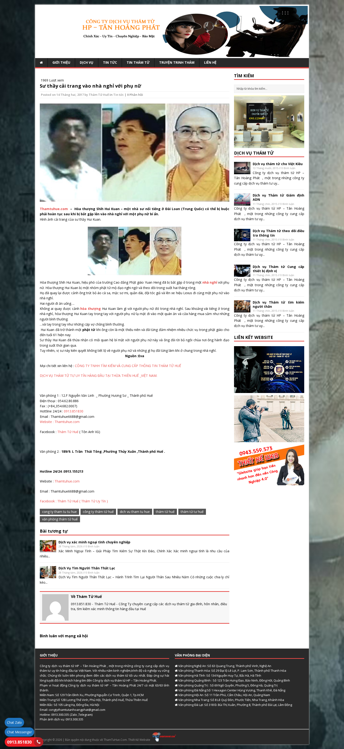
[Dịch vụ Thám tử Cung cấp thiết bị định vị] (242, 274)
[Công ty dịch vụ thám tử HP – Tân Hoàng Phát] (172, 54)
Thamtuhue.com (54, 209)
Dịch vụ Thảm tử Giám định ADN (278, 197)
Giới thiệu (61, 62)
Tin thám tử (138, 62)
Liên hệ (210, 62)
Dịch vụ (86, 62)
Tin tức (110, 62)
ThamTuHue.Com (115, 740)
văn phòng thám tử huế (60, 519)
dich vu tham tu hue (135, 511)
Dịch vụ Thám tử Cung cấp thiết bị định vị (278, 268)
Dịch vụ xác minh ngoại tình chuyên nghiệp (94, 542)
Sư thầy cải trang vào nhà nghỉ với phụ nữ (90, 86)
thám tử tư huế (192, 511)
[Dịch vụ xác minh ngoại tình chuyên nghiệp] (48, 549)
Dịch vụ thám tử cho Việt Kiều (278, 164)
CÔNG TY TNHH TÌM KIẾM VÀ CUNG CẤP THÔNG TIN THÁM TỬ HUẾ (128, 365)
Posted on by (65, 95)
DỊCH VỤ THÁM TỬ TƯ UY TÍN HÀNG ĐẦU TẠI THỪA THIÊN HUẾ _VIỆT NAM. (98, 375)
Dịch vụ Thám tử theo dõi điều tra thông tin (278, 233)
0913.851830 (73, 411)
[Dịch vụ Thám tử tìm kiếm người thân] (242, 310)
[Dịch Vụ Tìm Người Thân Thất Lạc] (48, 576)
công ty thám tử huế (98, 511)
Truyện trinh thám (176, 62)
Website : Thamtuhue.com (60, 421)
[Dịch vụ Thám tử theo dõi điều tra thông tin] (242, 238)
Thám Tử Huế (99, 95)
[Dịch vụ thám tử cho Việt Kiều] (242, 171)
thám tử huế (165, 511)
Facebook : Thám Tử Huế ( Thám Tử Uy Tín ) (74, 501)
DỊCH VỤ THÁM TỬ (254, 153)
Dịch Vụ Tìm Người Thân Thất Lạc (87, 568)
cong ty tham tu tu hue (59, 511)
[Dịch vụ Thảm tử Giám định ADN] (242, 203)
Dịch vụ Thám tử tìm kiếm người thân (278, 304)
